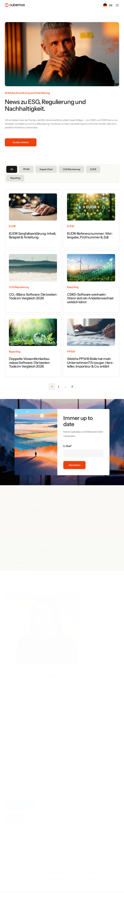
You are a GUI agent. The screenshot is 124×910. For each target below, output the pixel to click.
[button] (117, 5)
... (65, 386)
